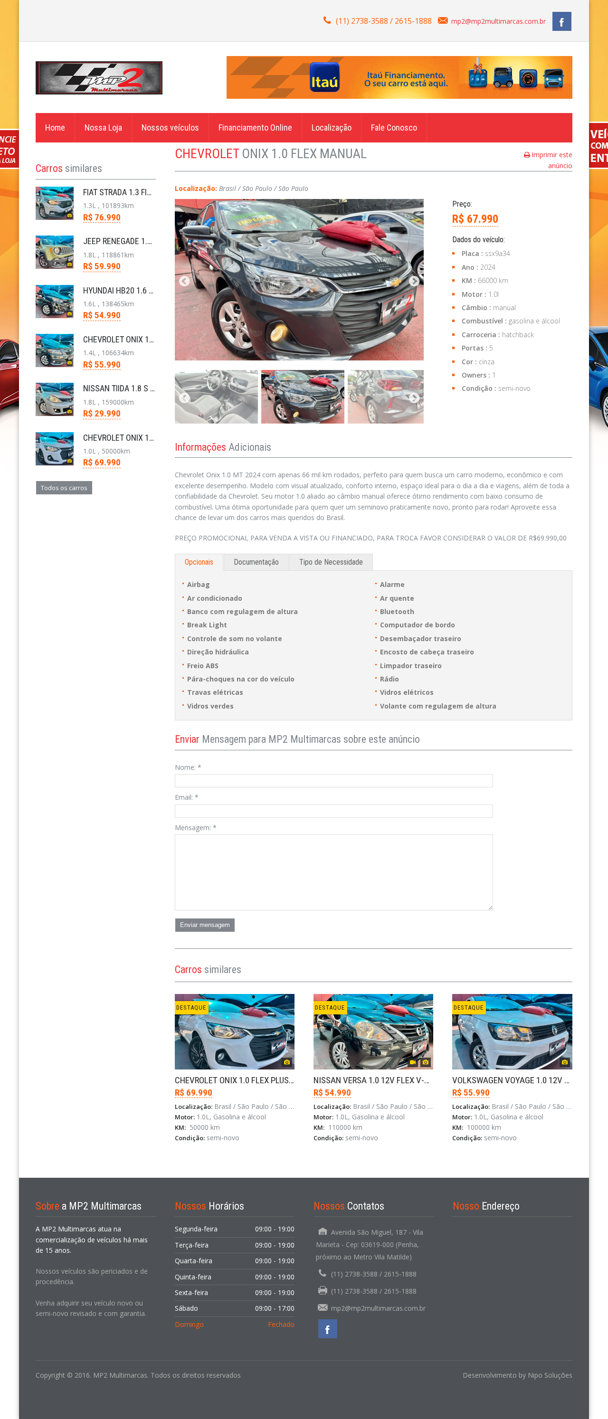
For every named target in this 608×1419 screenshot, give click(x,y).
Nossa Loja (103, 127)
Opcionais (199, 562)
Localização (332, 127)
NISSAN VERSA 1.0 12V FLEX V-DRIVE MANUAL (396, 1080)
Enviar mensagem (205, 924)
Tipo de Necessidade (331, 562)
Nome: (188, 767)
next (414, 282)
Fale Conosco (394, 127)
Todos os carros (64, 487)
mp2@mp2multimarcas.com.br (498, 21)
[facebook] (561, 21)
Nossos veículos (170, 127)
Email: (187, 797)
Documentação (256, 562)
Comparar (199, 1174)
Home (55, 127)
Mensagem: (196, 827)
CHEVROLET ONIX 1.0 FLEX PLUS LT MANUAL (253, 1080)
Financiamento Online (255, 127)
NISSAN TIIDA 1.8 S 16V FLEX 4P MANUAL (153, 388)
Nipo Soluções (550, 1375)
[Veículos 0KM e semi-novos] (99, 77)
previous (184, 282)
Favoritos (243, 1174)
